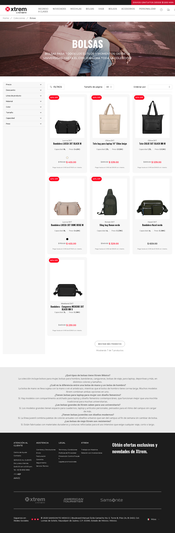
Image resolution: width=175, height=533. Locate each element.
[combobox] (153, 519)
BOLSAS (90, 9)
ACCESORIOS (128, 9)
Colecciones (19, 18)
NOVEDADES (59, 9)
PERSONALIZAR (147, 9)
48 (107, 87)
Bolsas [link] (33, 18)
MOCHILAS (75, 9)
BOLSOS (113, 9)
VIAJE (101, 9)
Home (6, 18)
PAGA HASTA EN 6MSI (153, 2)
